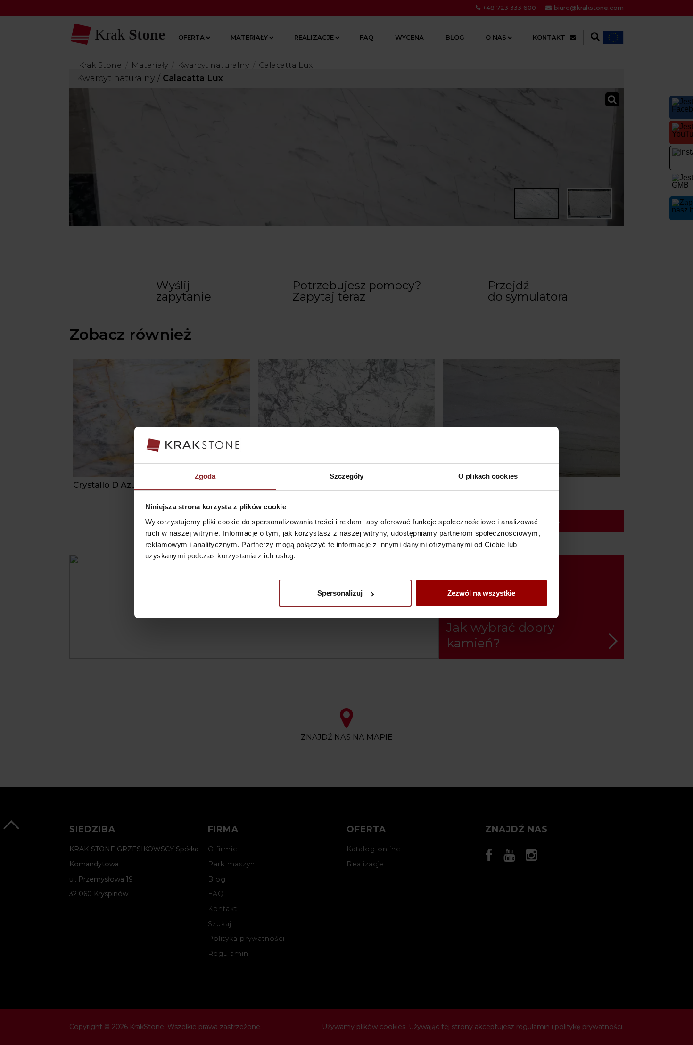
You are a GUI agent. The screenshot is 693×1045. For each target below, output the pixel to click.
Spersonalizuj (340, 593)
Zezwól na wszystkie (481, 593)
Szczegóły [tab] (347, 476)
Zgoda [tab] (205, 476)
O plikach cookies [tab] (488, 476)
